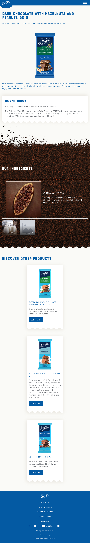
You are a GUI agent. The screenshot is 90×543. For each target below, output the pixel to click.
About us (45, 503)
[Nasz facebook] (29, 527)
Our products (16, 23)
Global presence (45, 512)
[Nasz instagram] (35, 527)
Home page (6, 23)
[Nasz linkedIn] (58, 527)
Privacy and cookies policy (45, 531)
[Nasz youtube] (47, 527)
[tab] (9, 227)
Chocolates (27, 23)
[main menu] (85, 2)
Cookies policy (45, 535)
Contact (45, 521)
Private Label (45, 517)
